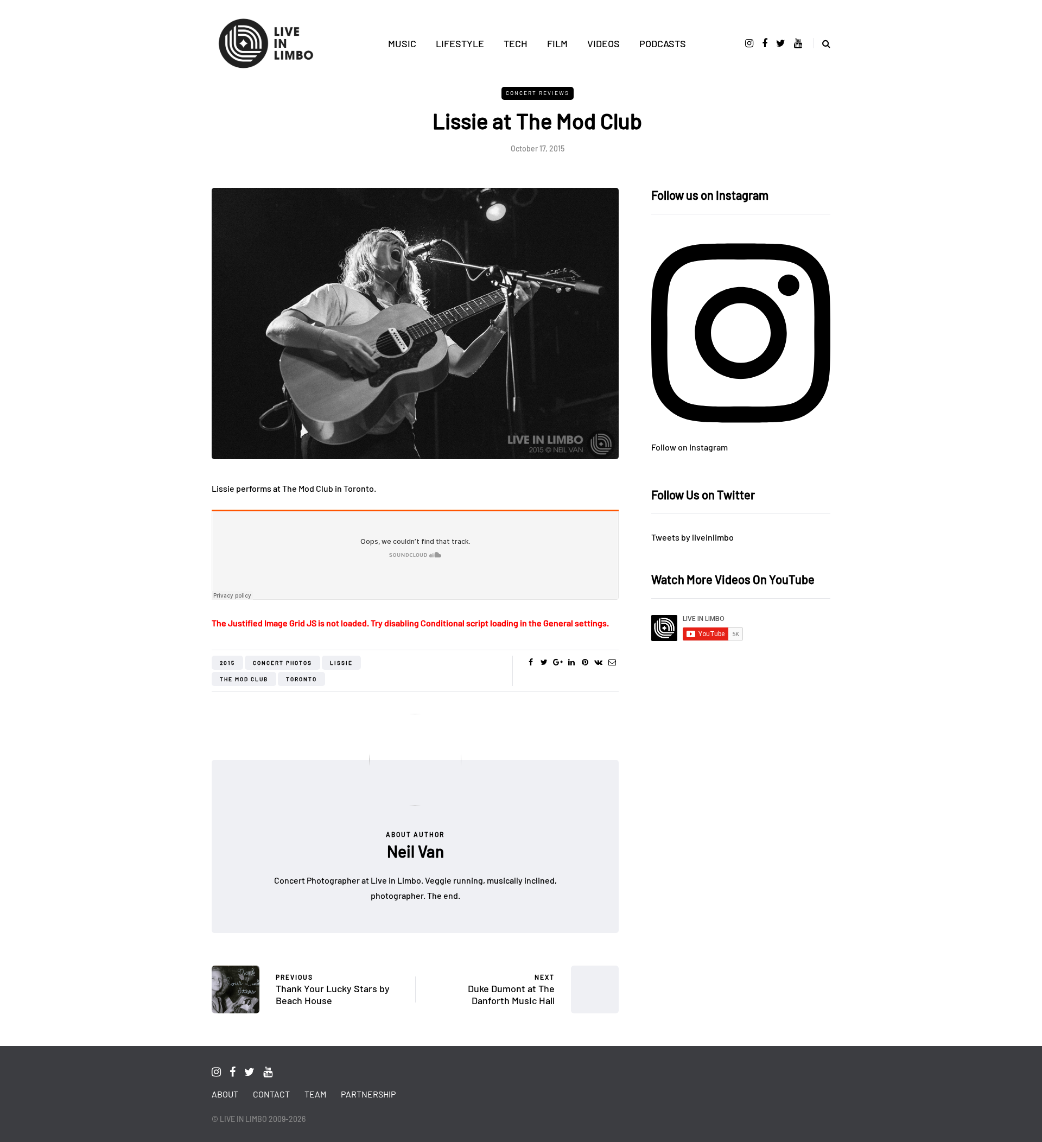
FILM (557, 43)
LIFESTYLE (460, 43)
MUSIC (402, 43)
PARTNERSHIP (368, 1094)
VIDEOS (603, 43)
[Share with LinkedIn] (571, 662)
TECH (516, 43)
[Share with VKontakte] (598, 662)
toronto (301, 679)
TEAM (315, 1094)
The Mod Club (244, 679)
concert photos (282, 662)
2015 (227, 662)
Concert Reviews (537, 93)
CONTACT (271, 1094)
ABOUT (225, 1094)
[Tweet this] (544, 662)
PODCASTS (662, 43)
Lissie (341, 662)
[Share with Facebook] (530, 662)
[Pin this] (585, 662)
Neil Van (415, 851)
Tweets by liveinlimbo (692, 537)
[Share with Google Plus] (557, 662)
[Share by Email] (612, 662)
